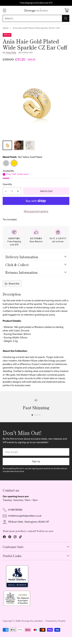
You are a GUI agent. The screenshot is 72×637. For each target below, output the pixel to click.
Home (6, 28)
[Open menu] (4, 10)
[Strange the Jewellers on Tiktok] (20, 537)
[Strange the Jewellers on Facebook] (4, 537)
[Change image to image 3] (30, 145)
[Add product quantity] (18, 191)
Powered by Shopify (55, 621)
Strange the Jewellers (32, 621)
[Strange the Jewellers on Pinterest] (10, 537)
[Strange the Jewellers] (36, 10)
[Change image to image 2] (18, 145)
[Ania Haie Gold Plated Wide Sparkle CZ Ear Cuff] (36, 102)
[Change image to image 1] (7, 145)
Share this (14, 283)
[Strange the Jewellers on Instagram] (15, 537)
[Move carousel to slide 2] (34, 415)
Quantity (7, 184)
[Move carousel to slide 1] (32, 415)
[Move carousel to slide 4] (39, 415)
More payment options (36, 211)
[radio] (6, 163)
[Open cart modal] (66, 10)
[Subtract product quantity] (6, 191)
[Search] (65, 18)
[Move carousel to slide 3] (37, 415)
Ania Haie (11, 52)
